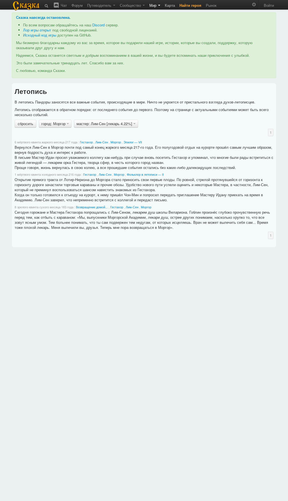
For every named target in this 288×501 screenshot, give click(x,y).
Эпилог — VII (132, 142)
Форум (77, 5)
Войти (269, 5)
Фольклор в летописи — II (145, 174)
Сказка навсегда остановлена (42, 17)
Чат (63, 5)
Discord (98, 25)
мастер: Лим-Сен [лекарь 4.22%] (104, 123)
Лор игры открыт (37, 30)
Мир (153, 5)
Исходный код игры (39, 35)
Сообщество (131, 5)
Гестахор (86, 142)
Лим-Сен (101, 142)
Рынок (211, 5)
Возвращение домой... (92, 207)
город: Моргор (54, 123)
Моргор (116, 142)
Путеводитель (99, 5)
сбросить (25, 123)
